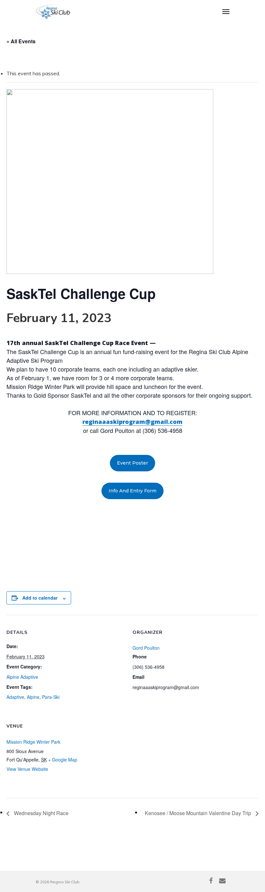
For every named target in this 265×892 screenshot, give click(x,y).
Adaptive (15, 697)
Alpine (33, 697)
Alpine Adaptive (22, 677)
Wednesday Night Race (41, 813)
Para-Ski (50, 697)
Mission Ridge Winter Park (33, 742)
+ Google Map (62, 759)
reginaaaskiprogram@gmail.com (132, 421)
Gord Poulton (146, 648)
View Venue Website (27, 769)
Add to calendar (40, 597)
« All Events (21, 41)
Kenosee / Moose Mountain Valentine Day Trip (198, 813)
